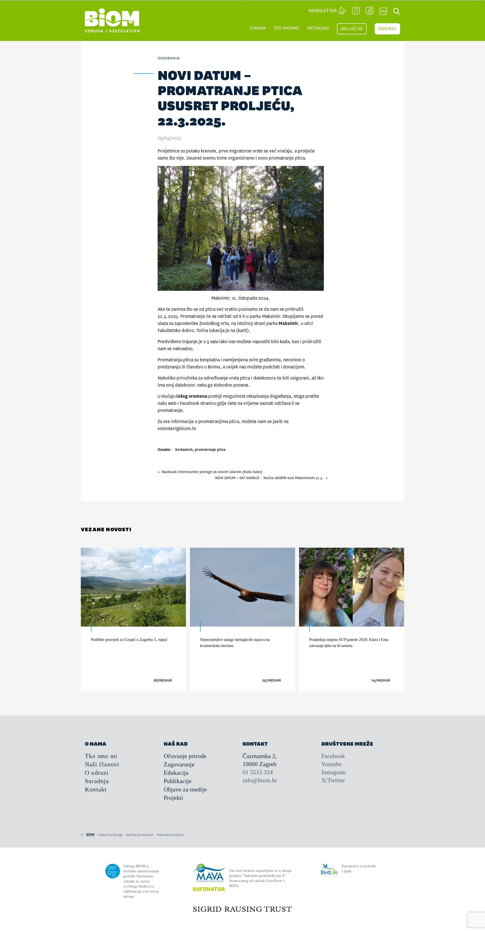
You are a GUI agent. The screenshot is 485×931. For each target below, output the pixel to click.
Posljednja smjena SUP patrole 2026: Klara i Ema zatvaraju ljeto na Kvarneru (348, 642)
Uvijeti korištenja (110, 835)
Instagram (333, 772)
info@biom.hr (260, 780)
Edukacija (176, 772)
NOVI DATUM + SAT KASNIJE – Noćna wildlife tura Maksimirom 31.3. (269, 478)
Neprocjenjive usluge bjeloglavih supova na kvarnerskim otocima (235, 642)
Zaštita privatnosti (140, 835)
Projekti (173, 797)
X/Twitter (333, 780)
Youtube (331, 764)
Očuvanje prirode (185, 756)
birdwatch (183, 449)
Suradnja (97, 781)
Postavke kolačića (170, 835)
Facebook (333, 756)
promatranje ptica (210, 449)
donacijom (293, 367)
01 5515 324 (258, 772)
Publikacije (177, 781)
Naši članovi (102, 764)
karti (242, 331)
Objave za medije (185, 789)
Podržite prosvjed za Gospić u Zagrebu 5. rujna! (129, 639)
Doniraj (387, 29)
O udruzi (97, 772)
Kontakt (96, 789)
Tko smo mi (101, 756)
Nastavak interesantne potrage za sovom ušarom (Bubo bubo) (212, 472)
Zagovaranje (179, 764)
